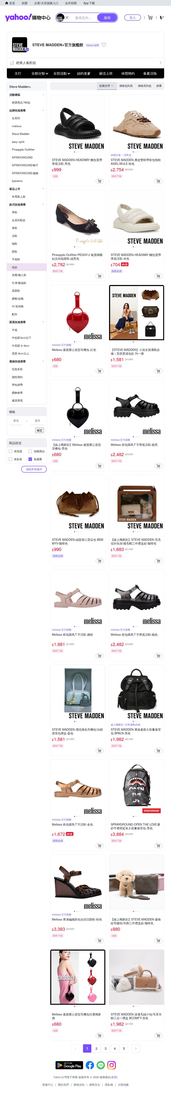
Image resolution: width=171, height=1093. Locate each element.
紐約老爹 (84, 73)
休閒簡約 (128, 73)
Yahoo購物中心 (27, 18)
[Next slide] (102, 123)
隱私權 (109, 1085)
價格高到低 (144, 86)
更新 (114, 1077)
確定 (39, 430)
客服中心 (47, 1085)
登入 (133, 17)
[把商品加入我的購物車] (100, 181)
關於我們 (63, 1085)
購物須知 (79, 1085)
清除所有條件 (34, 469)
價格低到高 (126, 86)
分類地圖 (123, 1085)
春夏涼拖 (150, 73)
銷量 (159, 86)
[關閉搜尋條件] (66, 17)
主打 (18, 73)
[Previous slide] (53, 123)
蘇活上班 (106, 73)
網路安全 (94, 1085)
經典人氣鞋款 (26, 62)
